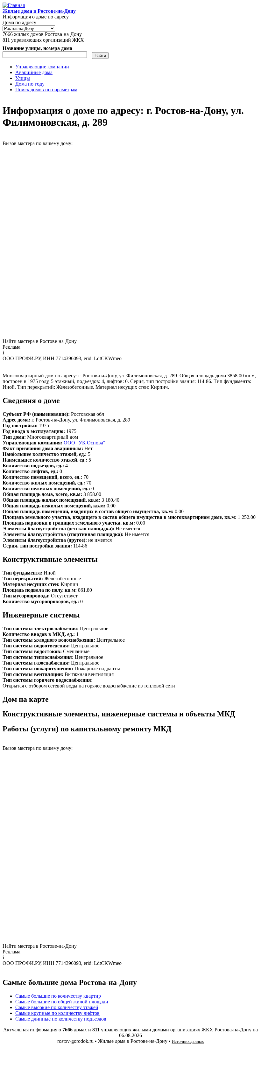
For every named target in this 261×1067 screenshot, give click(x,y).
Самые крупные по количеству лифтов (57, 1013)
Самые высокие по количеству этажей (56, 1007)
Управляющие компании (42, 66)
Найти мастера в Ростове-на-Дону (40, 341)
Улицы (22, 78)
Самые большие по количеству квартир (58, 996)
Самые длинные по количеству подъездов (60, 1019)
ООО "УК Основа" (84, 442)
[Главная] (14, 5)
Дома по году (30, 84)
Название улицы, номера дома (37, 48)
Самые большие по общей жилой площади (61, 1001)
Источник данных (188, 1041)
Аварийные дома (34, 72)
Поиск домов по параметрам (46, 89)
